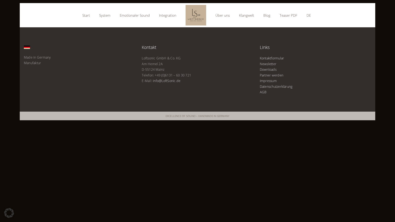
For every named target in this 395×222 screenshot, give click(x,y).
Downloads (268, 69)
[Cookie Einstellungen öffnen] (9, 216)
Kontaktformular (272, 58)
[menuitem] (290, 15)
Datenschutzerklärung (276, 86)
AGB (263, 92)
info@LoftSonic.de (166, 81)
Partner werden (271, 75)
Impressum (268, 81)
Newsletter (268, 64)
